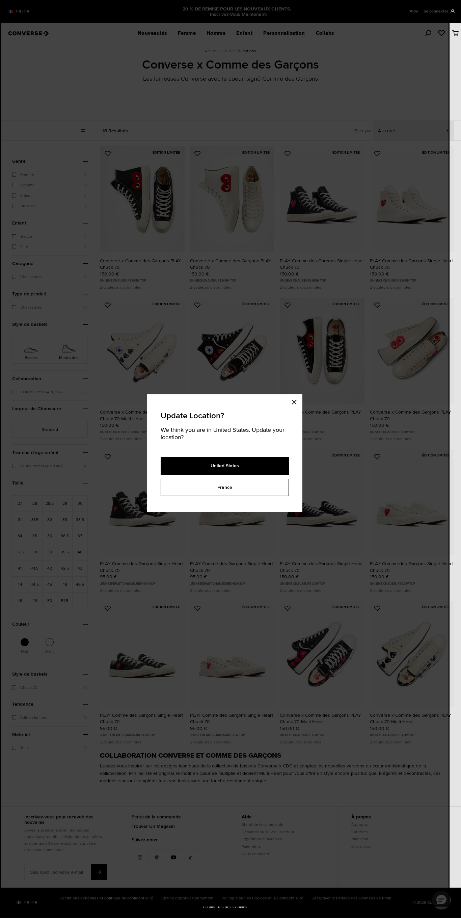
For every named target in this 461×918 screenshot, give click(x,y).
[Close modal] (296, 401)
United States (225, 465)
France (224, 487)
